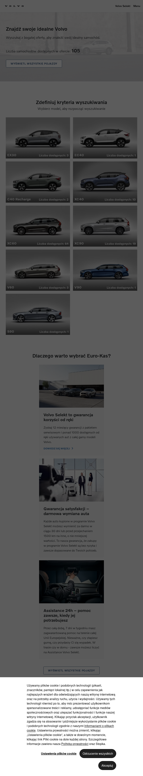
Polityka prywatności (74, 744)
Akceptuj (107, 765)
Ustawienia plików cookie (59, 753)
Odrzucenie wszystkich (98, 753)
